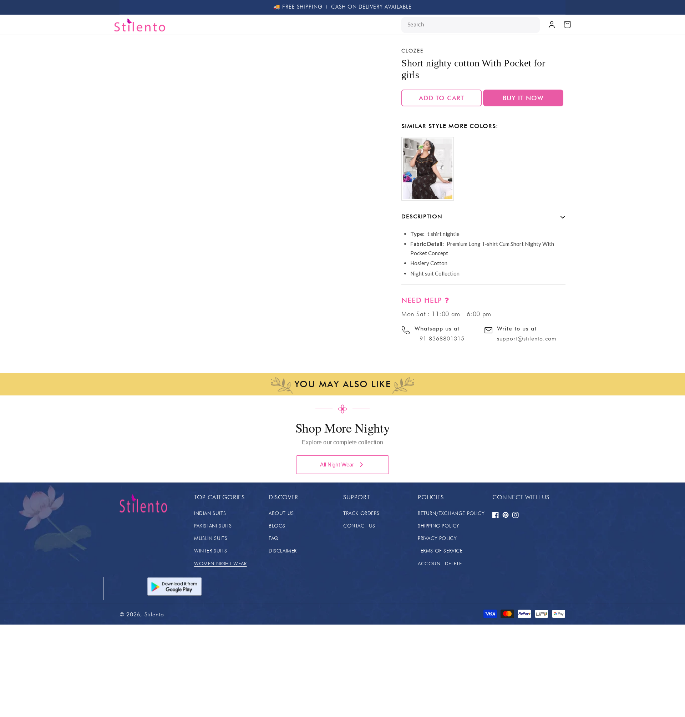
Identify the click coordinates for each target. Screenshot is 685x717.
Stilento (154, 614)
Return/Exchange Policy (451, 513)
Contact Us (359, 526)
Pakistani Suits (213, 526)
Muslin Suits (210, 538)
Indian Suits (210, 513)
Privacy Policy (437, 538)
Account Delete (440, 563)
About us (281, 513)
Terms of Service (440, 551)
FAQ (274, 538)
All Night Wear (337, 464)
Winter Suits (210, 551)
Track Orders (361, 513)
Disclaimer (283, 551)
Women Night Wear (220, 563)
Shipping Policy (439, 526)
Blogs (277, 526)
